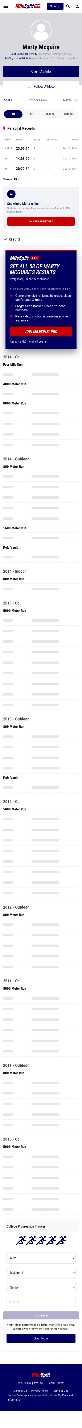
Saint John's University (23, 54)
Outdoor (69, 114)
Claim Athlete (41, 71)
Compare (41, 1315)
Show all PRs (11, 179)
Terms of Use (60, 1390)
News (69, 100)
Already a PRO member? (28, 341)
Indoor (50, 114)
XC (31, 114)
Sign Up (55, 6)
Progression (37, 100)
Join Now (41, 1338)
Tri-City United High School (21, 58)
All (13, 114)
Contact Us (20, 1390)
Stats (8, 100)
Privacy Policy (39, 1390)
